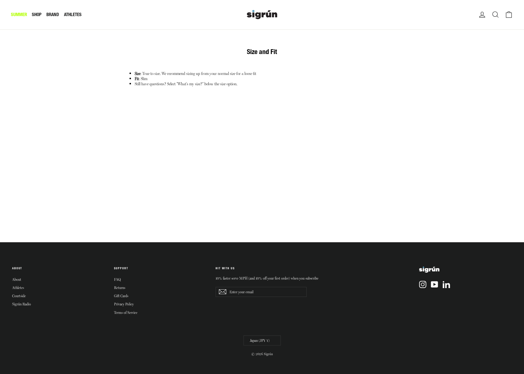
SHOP (37, 14)
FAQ (117, 279)
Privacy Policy (124, 304)
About (16, 279)
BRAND (52, 14)
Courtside (19, 295)
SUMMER (19, 14)
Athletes (18, 287)
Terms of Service (125, 312)
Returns (119, 287)
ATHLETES (73, 14)
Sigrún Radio (21, 304)
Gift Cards (121, 295)
